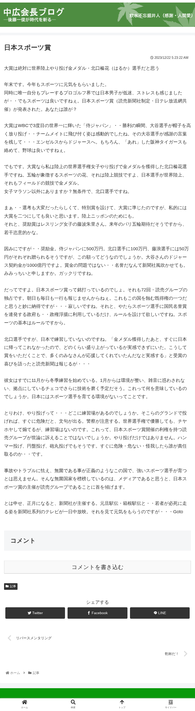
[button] (180, 520)
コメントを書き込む (98, 567)
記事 (13, 586)
